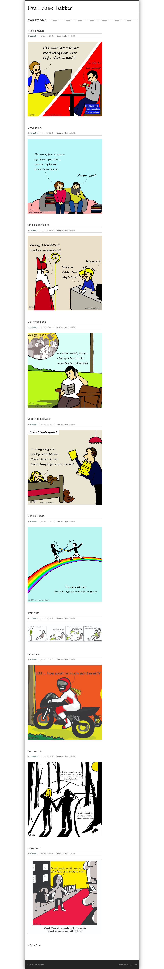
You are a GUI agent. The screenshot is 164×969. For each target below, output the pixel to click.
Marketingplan (36, 30)
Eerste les (33, 654)
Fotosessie (34, 848)
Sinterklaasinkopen (38, 224)
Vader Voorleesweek (39, 418)
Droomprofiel (35, 127)
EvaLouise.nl (39, 964)
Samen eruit (34, 751)
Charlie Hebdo (36, 516)
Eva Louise (132, 964)
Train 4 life (33, 613)
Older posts (34, 945)
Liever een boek (37, 321)
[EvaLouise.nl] (50, 9)
